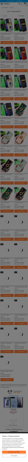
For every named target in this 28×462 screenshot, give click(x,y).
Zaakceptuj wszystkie (14, 452)
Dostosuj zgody (14, 455)
